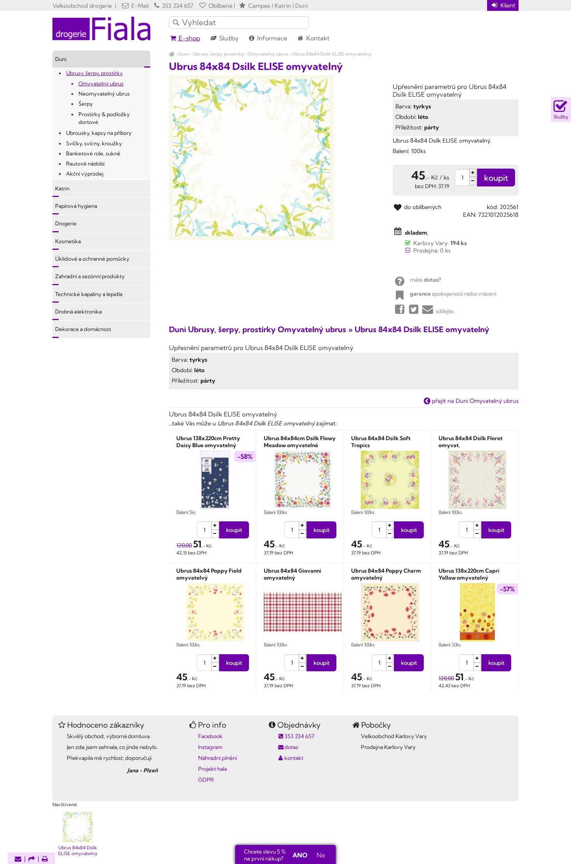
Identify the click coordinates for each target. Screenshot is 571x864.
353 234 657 (176, 5)
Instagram (210, 747)
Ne (321, 855)
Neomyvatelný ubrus (104, 94)
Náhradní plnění (217, 757)
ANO (299, 855)
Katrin (62, 188)
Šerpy (85, 104)
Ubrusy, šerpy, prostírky (218, 54)
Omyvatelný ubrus (268, 54)
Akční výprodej (84, 174)
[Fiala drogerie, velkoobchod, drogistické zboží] (172, 54)
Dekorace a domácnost (83, 329)
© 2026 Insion (505, 794)
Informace (271, 38)
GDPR (206, 779)
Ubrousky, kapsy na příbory (99, 133)
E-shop (188, 38)
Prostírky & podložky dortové (104, 118)
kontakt (293, 757)
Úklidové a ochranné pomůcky (92, 259)
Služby (228, 38)
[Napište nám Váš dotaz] (18, 859)
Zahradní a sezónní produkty (90, 276)
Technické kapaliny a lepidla (88, 294)
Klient (507, 5)
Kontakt (317, 38)
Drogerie (66, 223)
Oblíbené (219, 5)
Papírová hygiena (76, 206)
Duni (184, 54)
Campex (259, 5)
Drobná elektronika (78, 311)
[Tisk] (45, 859)
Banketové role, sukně (93, 153)
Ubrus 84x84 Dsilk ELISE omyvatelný (331, 54)
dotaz (291, 747)
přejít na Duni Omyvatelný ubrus (474, 400)
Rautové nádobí (85, 163)
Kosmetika (68, 241)
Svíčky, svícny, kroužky (94, 143)
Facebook (210, 736)
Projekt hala (212, 768)
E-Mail (139, 5)
